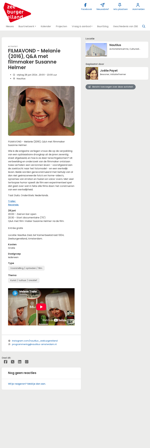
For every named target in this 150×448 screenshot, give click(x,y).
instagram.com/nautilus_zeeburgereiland (35, 340)
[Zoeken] (143, 26)
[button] (10, 26)
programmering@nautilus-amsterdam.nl (34, 344)
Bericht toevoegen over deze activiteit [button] (112, 86)
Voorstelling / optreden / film (26, 268)
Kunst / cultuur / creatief (23, 280)
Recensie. (13, 204)
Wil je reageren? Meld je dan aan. (27, 383)
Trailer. (12, 201)
